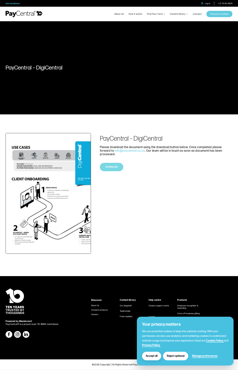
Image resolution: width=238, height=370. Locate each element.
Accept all (151, 356)
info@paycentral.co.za (130, 151)
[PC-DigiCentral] (48, 134)
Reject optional (175, 356)
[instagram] (17, 334)
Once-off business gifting (188, 313)
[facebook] (9, 334)
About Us (95, 305)
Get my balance (13, 3)
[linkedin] (26, 334)
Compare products (99, 310)
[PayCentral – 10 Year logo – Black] (24, 12)
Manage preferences (205, 356)
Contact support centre (159, 305)
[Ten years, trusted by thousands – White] (15, 288)
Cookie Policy (215, 340)
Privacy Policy (151, 345)
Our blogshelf (126, 305)
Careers (94, 314)
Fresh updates (126, 316)
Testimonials (125, 311)
